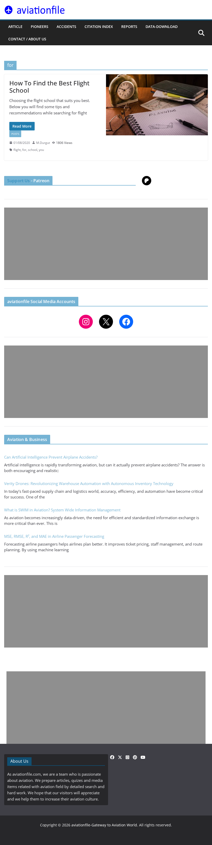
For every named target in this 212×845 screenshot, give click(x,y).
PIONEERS (39, 26)
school (32, 150)
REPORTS (129, 26)
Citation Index (99, 26)
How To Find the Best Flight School (49, 87)
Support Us (18, 180)
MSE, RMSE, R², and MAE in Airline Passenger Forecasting (54, 536)
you (41, 150)
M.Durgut (43, 143)
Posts (15, 134)
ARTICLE (15, 26)
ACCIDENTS (66, 26)
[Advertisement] (106, 244)
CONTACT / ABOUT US (27, 38)
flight (17, 150)
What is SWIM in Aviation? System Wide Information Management (62, 509)
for (24, 150)
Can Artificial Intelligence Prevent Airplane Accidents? (50, 457)
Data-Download (162, 26)
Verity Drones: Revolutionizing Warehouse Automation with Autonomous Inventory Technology (88, 483)
